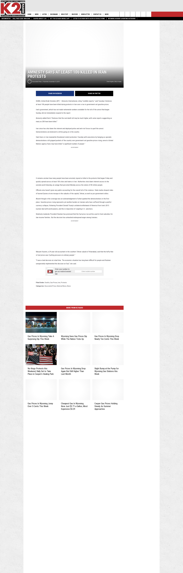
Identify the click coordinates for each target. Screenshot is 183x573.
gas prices (53, 282)
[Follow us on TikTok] (143, 14)
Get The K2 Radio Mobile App (59, 18)
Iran (59, 282)
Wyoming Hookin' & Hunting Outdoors (121, 18)
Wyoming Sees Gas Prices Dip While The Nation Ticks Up (74, 337)
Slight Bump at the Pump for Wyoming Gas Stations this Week (106, 371)
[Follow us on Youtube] (148, 14)
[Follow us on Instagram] (138, 14)
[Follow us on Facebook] (132, 14)
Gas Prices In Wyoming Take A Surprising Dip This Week (41, 337)
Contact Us (97, 14)
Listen (44, 14)
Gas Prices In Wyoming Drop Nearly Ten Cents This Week (106, 337)
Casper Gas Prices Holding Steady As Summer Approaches (105, 406)
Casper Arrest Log (39, 18)
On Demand (54, 14)
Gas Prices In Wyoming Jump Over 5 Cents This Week (40, 405)
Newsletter (85, 14)
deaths (47, 282)
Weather (75, 14)
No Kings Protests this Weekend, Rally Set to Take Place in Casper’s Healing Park (41, 371)
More (107, 14)
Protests (64, 282)
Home (29, 14)
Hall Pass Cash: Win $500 (21, 18)
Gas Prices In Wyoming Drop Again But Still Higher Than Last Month (73, 371)
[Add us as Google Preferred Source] (127, 14)
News (37, 14)
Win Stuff (64, 14)
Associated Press (37, 81)
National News (61, 286)
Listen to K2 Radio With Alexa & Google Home (89, 18)
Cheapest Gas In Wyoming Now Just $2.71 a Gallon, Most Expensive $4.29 (74, 406)
